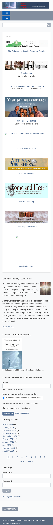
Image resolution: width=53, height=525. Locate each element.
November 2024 (9, 433)
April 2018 (6, 445)
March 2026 (7, 425)
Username (7, 472)
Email (5, 382)
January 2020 (8, 442)
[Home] (26, 5)
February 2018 (8, 448)
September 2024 (9, 436)
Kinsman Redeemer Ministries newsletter (24, 398)
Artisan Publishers (26, 174)
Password (7, 481)
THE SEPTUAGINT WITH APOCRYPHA (26, 86)
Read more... (8, 327)
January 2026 (8, 427)
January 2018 (8, 451)
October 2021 (8, 439)
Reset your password (11, 497)
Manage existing (22, 413)
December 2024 (9, 430)
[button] (10, 509)
